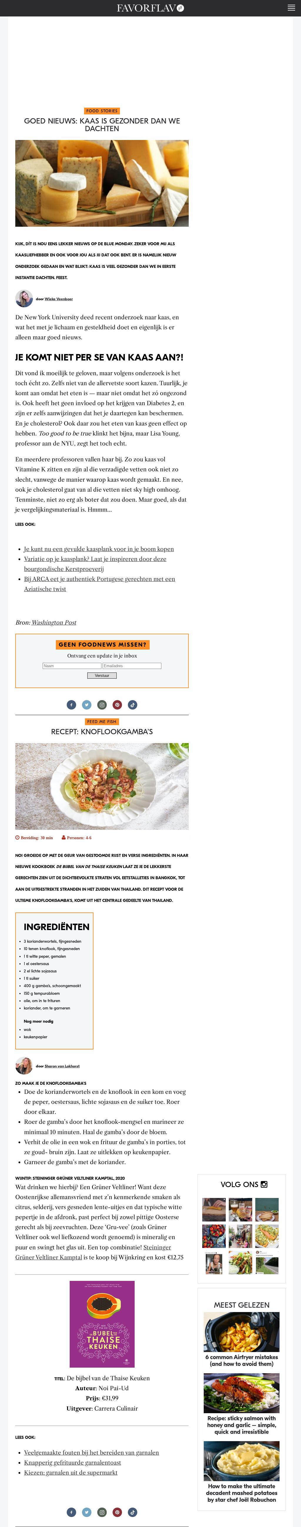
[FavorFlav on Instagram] (241, 1228)
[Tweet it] (86, 707)
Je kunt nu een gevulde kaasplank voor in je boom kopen (99, 549)
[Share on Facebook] (71, 707)
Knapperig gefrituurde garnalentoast (72, 1462)
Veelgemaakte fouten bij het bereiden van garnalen (91, 1452)
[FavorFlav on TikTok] (132, 707)
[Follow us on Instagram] (102, 707)
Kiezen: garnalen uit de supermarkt (71, 1472)
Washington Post (53, 622)
